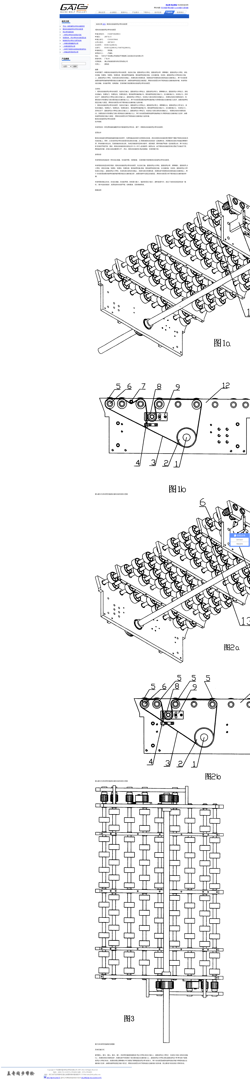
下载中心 (146, 12)
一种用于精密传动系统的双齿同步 (74, 49)
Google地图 (178, 8)
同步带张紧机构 (68, 32)
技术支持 (158, 12)
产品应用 (169, 12)
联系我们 (180, 12)
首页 (104, 24)
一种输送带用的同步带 (70, 52)
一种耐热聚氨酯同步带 (70, 43)
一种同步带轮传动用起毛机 (72, 35)
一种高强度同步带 (69, 46)
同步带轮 (174, 5)
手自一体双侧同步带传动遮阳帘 (74, 26)
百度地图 (185, 8)
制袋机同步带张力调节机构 (72, 40)
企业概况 (113, 12)
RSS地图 (164, 8)
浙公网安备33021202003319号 (91, 1078)
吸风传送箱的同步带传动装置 (73, 29)
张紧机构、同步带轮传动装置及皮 (74, 38)
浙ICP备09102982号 (53, 1078)
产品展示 (135, 12)
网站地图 (170, 8)
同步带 (168, 5)
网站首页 (102, 12)
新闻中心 (124, 12)
